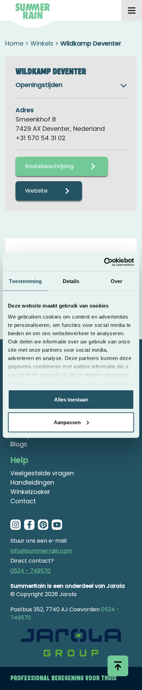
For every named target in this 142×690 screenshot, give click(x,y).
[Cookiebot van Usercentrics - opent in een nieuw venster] (104, 261)
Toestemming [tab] (25, 281)
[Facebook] (29, 524)
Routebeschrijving (49, 166)
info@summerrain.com (41, 551)
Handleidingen (32, 482)
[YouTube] (57, 524)
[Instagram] (15, 524)
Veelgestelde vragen (42, 473)
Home (14, 43)
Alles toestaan (71, 399)
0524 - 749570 (30, 571)
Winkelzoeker (30, 491)
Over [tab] (116, 281)
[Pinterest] (43, 524)
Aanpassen (67, 422)
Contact (23, 501)
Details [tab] (71, 281)
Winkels (41, 43)
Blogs (18, 444)
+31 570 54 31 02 (40, 138)
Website (36, 191)
